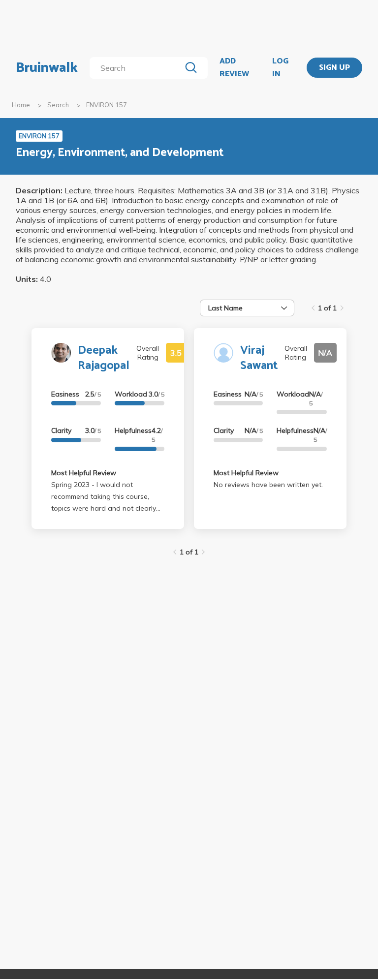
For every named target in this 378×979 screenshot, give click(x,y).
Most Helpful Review (83, 472)
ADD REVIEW (234, 67)
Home (21, 105)
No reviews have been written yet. (268, 484)
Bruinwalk (47, 68)
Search (58, 105)
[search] (137, 68)
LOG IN (280, 67)
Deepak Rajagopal (103, 358)
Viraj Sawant (259, 358)
